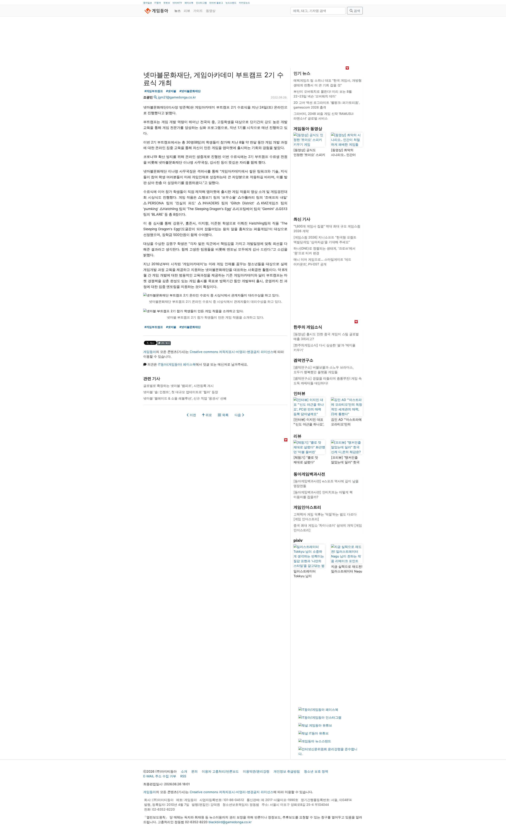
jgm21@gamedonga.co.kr (177, 97)
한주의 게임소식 (308, 327)
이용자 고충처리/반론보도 (220, 771)
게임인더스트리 (307, 507)
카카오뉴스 (244, 2)
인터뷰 (299, 393)
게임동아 (149, 352)
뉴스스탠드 (231, 2)
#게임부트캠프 (153, 91)
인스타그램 (201, 2)
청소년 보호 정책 (316, 771)
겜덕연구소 (303, 360)
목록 (224, 415)
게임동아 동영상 (308, 128)
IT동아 (158, 2)
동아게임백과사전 (309, 474)
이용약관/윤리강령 (256, 771)
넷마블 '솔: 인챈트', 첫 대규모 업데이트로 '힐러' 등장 (180, 392)
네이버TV (177, 2)
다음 (238, 415)
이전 (192, 415)
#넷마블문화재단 (190, 91)
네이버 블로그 (216, 2)
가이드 (198, 11)
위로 (208, 415)
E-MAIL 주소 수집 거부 (159, 776)
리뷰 (187, 11)
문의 (194, 771)
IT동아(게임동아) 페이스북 (177, 364)
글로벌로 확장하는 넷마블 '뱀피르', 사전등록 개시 (178, 386)
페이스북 (189, 2)
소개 (184, 771)
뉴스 (177, 11)
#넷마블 (171, 91)
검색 (356, 11)
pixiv (298, 540)
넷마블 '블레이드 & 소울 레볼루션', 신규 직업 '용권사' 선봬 (185, 398)
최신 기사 (302, 219)
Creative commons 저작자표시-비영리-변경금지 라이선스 (231, 352)
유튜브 (166, 2)
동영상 (210, 11)
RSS (183, 776)
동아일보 (147, 2)
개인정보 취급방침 (287, 771)
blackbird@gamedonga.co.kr (230, 822)
